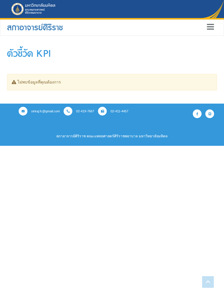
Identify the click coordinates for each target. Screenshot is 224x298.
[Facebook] (197, 113)
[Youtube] (209, 113)
